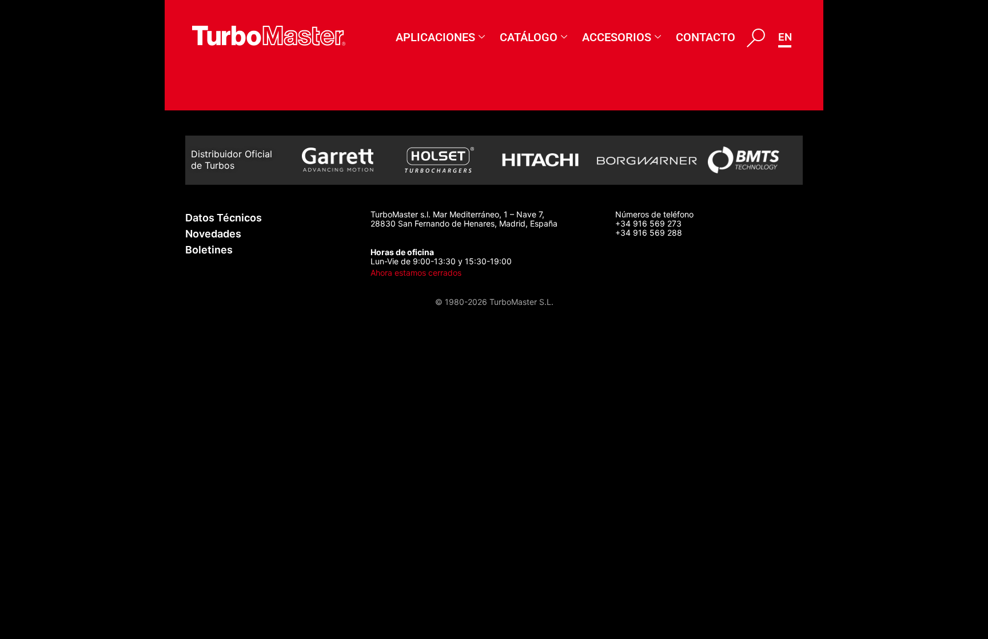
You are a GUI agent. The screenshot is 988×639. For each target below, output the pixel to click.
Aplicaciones (435, 37)
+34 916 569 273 (648, 223)
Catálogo (528, 37)
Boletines (209, 250)
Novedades (213, 234)
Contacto (705, 37)
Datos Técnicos (223, 218)
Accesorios (616, 37)
